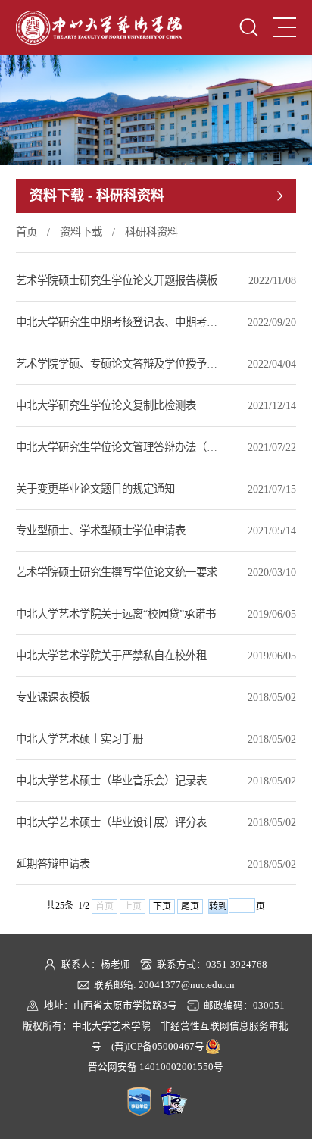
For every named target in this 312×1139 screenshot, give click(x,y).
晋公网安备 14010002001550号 (155, 1067)
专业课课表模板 (53, 697)
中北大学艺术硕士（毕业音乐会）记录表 (111, 780)
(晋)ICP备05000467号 (157, 1046)
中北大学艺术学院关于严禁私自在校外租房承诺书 (119, 655)
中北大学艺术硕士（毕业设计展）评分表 (111, 822)
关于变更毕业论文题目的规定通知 (95, 489)
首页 (26, 232)
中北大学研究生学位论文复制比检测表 (106, 405)
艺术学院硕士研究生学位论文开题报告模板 (116, 280)
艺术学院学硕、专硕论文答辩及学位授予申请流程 (119, 364)
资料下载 (81, 232)
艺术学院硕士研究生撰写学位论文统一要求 (116, 572)
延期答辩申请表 (53, 864)
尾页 (190, 906)
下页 (162, 906)
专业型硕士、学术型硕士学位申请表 (101, 530)
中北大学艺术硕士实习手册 (79, 739)
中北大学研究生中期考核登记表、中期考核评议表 (119, 322)
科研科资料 (151, 232)
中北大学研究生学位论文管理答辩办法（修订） (119, 447)
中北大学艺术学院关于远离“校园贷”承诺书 (116, 614)
